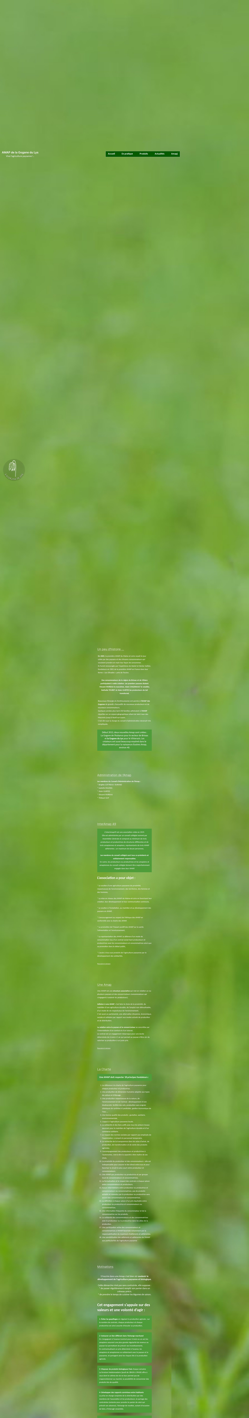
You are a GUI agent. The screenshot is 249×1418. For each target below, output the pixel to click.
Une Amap (104, 984)
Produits (144, 154)
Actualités (159, 154)
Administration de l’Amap (114, 775)
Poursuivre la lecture (103, 964)
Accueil (111, 154)
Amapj (174, 154)
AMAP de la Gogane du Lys (20, 152)
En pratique (127, 154)
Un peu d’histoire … (110, 649)
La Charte (104, 1069)
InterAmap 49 (106, 824)
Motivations (105, 1266)
